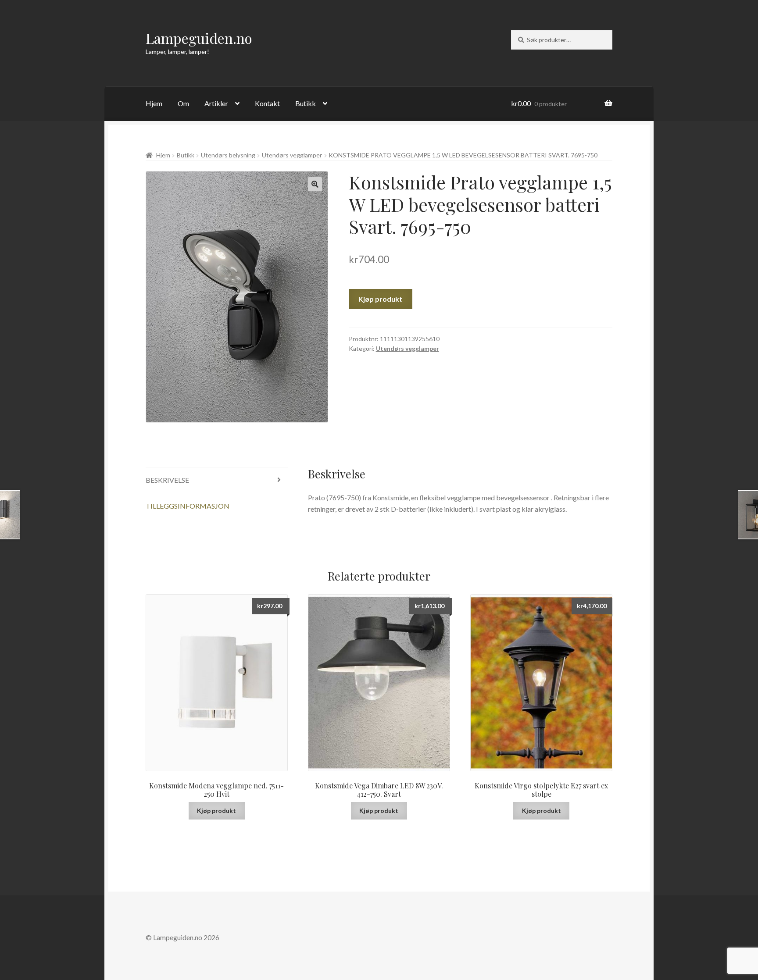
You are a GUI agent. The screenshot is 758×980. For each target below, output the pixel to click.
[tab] (217, 480)
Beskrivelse (167, 480)
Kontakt (267, 103)
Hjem (154, 103)
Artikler (216, 103)
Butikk (305, 103)
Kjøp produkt (380, 299)
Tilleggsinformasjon (187, 506)
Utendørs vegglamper (292, 155)
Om (183, 103)
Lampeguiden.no (199, 38)
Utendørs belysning (228, 155)
